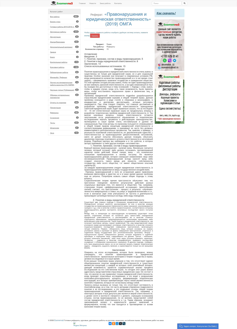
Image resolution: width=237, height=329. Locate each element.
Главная (82, 3)
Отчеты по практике (64, 102)
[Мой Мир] (117, 323)
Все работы (64, 16)
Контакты (118, 3)
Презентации (64, 107)
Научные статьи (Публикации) (64, 90)
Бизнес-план (64, 21)
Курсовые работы (64, 67)
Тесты (64, 123)
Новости (92, 3)
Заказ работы (105, 3)
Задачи (64, 52)
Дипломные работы (64, 32)
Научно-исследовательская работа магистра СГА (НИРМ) (64, 83)
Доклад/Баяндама (64, 42)
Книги (64, 57)
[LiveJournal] (123, 323)
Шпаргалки (64, 128)
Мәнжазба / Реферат (64, 77)
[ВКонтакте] (110, 323)
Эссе (64, 133)
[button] (197, 326)
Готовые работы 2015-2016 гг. (64, 26)
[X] (120, 323)
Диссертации (64, 37)
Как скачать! (166, 13)
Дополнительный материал (64, 47)
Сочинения (64, 117)
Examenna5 (59, 320)
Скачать (95, 35)
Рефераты (64, 112)
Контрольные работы (64, 62)
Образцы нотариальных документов (64, 96)
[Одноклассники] (113, 323)
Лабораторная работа (64, 72)
